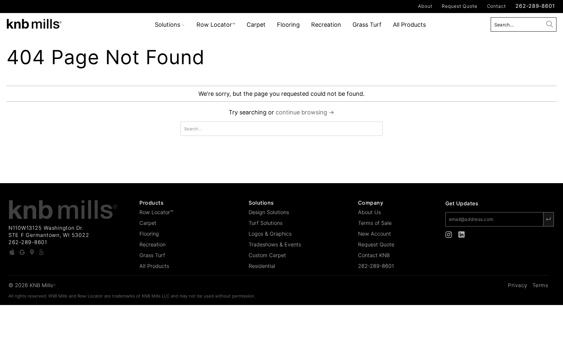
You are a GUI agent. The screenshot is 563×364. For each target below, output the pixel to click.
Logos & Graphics (270, 233)
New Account (374, 233)
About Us (369, 212)
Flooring (288, 24)
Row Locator (215, 24)
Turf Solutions (265, 223)
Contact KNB (374, 255)
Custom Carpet (267, 255)
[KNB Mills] (48, 22)
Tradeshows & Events (275, 244)
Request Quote (459, 6)
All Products (409, 24)
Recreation (326, 24)
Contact (496, 6)
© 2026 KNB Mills (31, 285)
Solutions (168, 24)
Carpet (256, 24)
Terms (540, 285)
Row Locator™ (156, 212)
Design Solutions (269, 212)
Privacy (517, 285)
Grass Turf (367, 24)
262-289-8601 (535, 6)
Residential (262, 266)
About (425, 6)
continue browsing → (305, 112)
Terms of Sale (375, 223)
